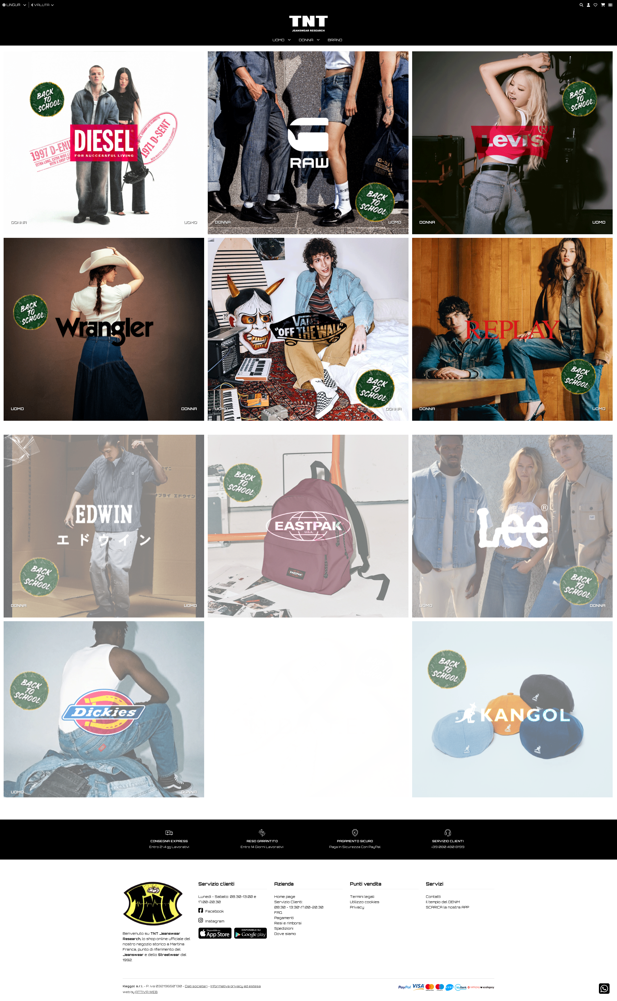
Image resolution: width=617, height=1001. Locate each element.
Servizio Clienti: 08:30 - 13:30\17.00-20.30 (298, 904)
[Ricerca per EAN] (608, 5)
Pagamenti (284, 918)
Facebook (214, 911)
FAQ (278, 912)
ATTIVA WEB (146, 992)
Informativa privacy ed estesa (235, 986)
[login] (586, 5)
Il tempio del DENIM (443, 902)
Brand (335, 40)
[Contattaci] (593, 5)
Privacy (357, 907)
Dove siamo (285, 934)
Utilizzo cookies (364, 902)
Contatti (433, 897)
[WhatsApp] (604, 992)
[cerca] (579, 5)
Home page (284, 897)
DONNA (19, 222)
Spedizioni (283, 928)
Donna (306, 40)
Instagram (214, 921)
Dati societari (196, 986)
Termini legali (362, 897)
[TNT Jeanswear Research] (308, 31)
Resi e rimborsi (288, 923)
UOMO (190, 222)
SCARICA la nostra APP (447, 907)
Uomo (278, 40)
